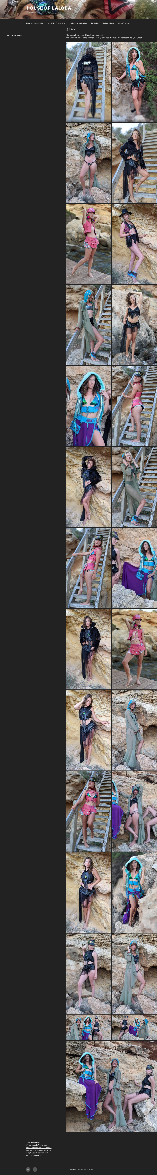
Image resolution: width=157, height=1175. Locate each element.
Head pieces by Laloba (34, 23)
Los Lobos (95, 23)
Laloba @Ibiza (108, 23)
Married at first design (56, 23)
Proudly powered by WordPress (81, 1169)
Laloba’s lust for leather (78, 23)
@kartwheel (105, 38)
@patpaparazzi (96, 35)
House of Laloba (49, 8)
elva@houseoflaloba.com (35, 1153)
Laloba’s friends (124, 23)
